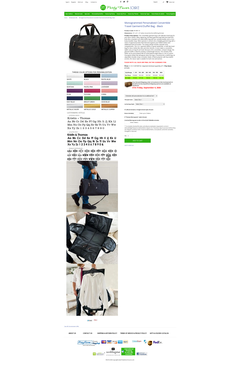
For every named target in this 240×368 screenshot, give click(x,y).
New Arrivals (79, 14)
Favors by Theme (133, 14)
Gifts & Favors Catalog (159, 333)
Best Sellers (69, 14)
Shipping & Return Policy (107, 333)
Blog (87, 2)
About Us (72, 333)
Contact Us (94, 2)
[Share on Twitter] (89, 321)
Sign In (67, 2)
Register (73, 2)
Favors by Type (144, 14)
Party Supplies (170, 14)
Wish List (80, 2)
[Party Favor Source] (120, 10)
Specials (87, 14)
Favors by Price (121, 14)
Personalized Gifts (97, 14)
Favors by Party (110, 14)
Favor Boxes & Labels (158, 14)
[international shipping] (147, 343)
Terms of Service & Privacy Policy (133, 333)
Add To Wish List (129, 145)
